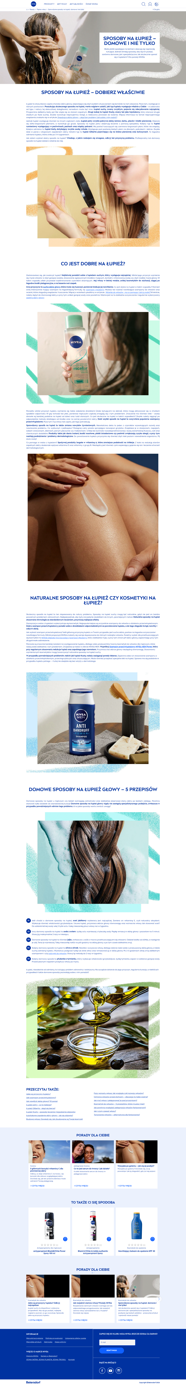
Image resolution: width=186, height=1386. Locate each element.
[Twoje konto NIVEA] (150, 4)
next (159, 1299)
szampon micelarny (95, 289)
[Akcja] (156, 4)
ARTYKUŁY (62, 4)
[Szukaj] (143, 4)
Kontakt (71, 1360)
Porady (32, 9)
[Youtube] (110, 1371)
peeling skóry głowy (35, 298)
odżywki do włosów (57, 953)
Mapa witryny (60, 1342)
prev (27, 1299)
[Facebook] (102, 1371)
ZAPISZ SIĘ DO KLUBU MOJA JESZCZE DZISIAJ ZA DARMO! (128, 1334)
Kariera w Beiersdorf (49, 1356)
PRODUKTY (49, 4)
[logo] (33, 4)
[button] (65, 1239)
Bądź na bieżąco (107, 1363)
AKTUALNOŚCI (76, 4)
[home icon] (27, 9)
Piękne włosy (41, 9)
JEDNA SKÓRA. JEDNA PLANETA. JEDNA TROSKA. (46, 1360)
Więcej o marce (37, 1352)
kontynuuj (112, 1350)
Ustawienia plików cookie (75, 1338)
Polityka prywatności (54, 1338)
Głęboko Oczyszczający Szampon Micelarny (64, 638)
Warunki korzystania (34, 1338)
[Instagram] (119, 1371)
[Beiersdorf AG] (33, 1382)
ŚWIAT (92, 4)
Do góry (157, 9)
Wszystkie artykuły (34, 1342)
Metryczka (48, 1342)
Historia (32, 1356)
